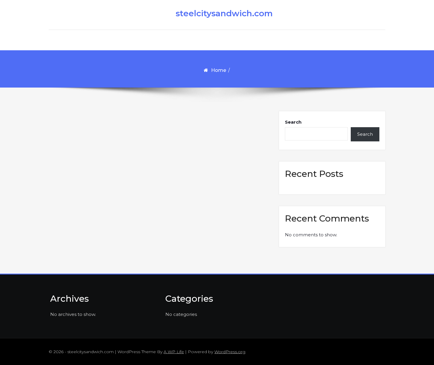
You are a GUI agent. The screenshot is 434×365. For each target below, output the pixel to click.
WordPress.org (229, 351)
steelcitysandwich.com (220, 13)
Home (218, 70)
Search (293, 122)
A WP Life (174, 351)
